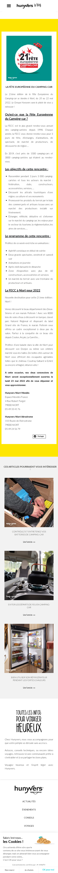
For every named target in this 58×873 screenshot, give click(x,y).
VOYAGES (29, 826)
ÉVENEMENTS (29, 809)
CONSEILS (29, 817)
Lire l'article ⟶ (29, 542)
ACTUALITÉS (29, 801)
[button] (9, 6)
